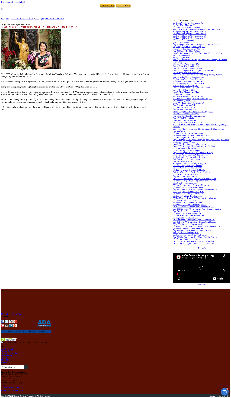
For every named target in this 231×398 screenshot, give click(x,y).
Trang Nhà (5, 19)
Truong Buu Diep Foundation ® (13, 2)
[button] (225, 392)
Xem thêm (202, 248)
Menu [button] (3, 12)
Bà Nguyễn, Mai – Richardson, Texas (49, 19)
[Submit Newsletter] (26, 367)
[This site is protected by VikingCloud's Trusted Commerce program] (26, 343)
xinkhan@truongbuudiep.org (12, 390)
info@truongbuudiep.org (10, 387)
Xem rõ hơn (201, 284)
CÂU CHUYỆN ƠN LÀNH (22, 19)
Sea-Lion (222, 396)
